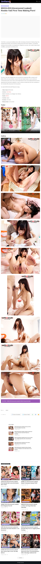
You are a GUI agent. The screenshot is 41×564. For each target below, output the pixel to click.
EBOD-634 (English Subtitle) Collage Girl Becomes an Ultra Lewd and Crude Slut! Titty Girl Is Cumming (23, 432)
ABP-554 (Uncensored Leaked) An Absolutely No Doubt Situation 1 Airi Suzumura (10, 528)
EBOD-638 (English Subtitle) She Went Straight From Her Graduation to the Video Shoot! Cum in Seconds (23, 448)
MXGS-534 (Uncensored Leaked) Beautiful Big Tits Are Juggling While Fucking (30, 528)
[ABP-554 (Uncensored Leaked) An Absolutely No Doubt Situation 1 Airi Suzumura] (10, 518)
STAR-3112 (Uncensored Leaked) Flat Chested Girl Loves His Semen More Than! (10, 483)
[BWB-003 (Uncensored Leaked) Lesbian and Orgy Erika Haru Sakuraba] (30, 496)
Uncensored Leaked (5, 501)
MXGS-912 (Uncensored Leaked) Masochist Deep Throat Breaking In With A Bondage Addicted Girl (30, 551)
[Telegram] (4, 13)
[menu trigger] (39, 1)
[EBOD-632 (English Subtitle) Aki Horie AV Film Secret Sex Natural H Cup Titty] (11, 428)
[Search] (37, 1)
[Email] (6, 13)
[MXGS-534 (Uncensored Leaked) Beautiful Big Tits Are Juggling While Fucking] (30, 518)
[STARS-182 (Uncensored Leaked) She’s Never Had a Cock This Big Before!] (10, 541)
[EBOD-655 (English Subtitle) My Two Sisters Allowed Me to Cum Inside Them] (11, 444)
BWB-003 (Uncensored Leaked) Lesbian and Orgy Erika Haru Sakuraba (29, 506)
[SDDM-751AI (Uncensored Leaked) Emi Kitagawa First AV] (10, 496)
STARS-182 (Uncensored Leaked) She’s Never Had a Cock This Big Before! (9, 551)
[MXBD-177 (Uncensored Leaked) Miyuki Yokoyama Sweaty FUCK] (30, 473)
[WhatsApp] (3, 13)
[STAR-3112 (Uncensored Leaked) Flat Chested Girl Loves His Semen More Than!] (10, 473)
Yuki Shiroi (8, 91)
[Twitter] (2, 13)
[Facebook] (1, 13)
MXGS (7, 95)
